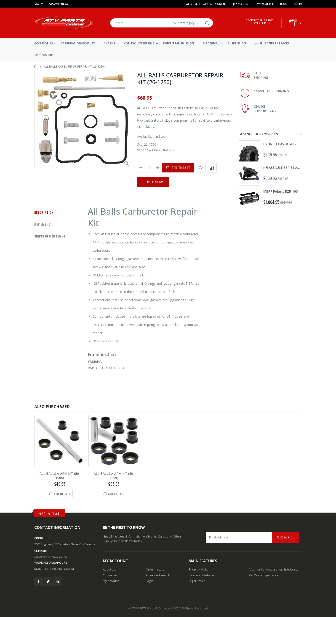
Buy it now (153, 182)
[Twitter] (48, 581)
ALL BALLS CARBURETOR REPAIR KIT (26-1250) (180, 78)
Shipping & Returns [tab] (49, 236)
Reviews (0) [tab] (42, 224)
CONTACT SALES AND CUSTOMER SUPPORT (259, 21)
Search (207, 23)
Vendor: (142, 150)
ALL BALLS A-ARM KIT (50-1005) (60, 475)
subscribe (285, 537)
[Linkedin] (57, 581)
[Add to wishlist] (200, 167)
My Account (241, 3)
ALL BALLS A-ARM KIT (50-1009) (114, 475)
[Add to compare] (212, 167)
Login (298, 3)
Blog (283, 3)
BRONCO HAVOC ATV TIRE (283, 144)
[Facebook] (38, 581)
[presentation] (296, 134)
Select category (184, 23)
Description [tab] (43, 212)
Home (36, 66)
